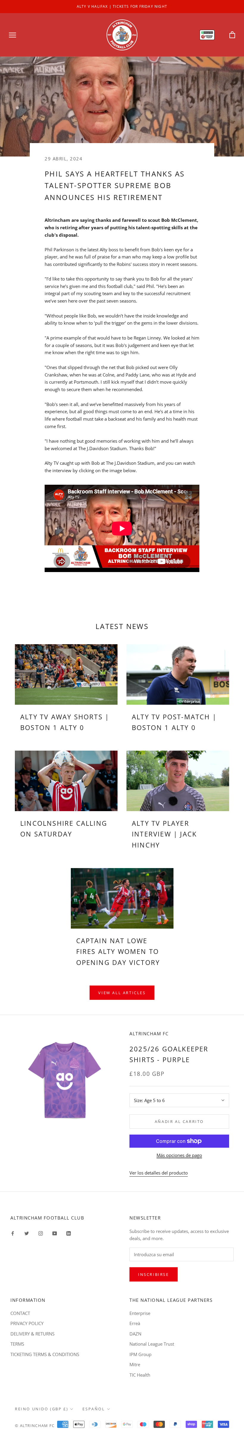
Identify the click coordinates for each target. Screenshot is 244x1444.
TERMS (17, 1344)
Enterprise (139, 1313)
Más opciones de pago (179, 1155)
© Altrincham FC (35, 1425)
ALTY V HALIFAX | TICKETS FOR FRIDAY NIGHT (122, 6)
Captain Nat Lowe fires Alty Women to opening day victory (118, 951)
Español (93, 1409)
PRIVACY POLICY (26, 1323)
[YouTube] (54, 1233)
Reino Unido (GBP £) (41, 1409)
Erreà (134, 1323)
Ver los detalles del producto (158, 1173)
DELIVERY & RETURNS (32, 1334)
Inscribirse (153, 1274)
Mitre (134, 1364)
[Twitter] (26, 1233)
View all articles (122, 992)
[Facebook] (12, 1233)
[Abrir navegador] (12, 34)
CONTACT (20, 1313)
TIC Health (139, 1375)
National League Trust (151, 1344)
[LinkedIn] (68, 1233)
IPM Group (140, 1354)
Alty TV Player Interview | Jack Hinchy (164, 834)
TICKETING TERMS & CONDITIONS (44, 1354)
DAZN (135, 1334)
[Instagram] (40, 1233)
